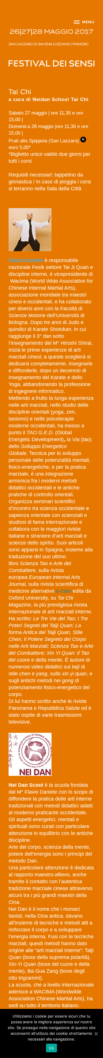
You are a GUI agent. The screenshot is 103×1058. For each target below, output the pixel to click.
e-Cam (63, 591)
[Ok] (96, 1033)
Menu (88, 22)
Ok (51, 1048)
